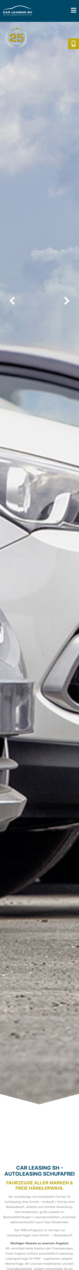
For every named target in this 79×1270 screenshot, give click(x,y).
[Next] (66, 300)
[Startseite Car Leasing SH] (25, 10)
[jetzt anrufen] (73, 43)
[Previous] (13, 300)
